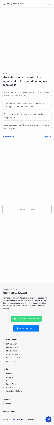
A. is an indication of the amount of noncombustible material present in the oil (26, 94)
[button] (46, 4)
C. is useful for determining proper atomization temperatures (24, 116)
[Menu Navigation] (4, 4)
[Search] (50, 4)
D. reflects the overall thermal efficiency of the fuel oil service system (27, 126)
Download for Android (28, 318)
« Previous (8, 136)
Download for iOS (27, 328)
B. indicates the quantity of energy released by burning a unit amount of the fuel (24, 105)
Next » (47, 136)
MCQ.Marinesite (15, 3)
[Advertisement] (27, 38)
